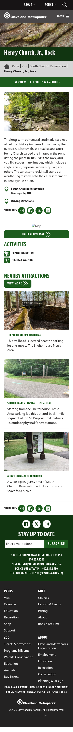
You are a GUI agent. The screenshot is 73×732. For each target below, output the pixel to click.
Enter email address (19, 544)
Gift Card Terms (57, 691)
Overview (19, 82)
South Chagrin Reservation (48, 66)
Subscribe (56, 544)
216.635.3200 (36, 559)
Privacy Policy (36, 691)
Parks (15, 66)
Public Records (16, 691)
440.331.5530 (50, 569)
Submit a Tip (31, 569)
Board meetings (58, 687)
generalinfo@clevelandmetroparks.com (36, 564)
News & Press (38, 687)
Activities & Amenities (45, 82)
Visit (24, 66)
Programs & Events (16, 687)
